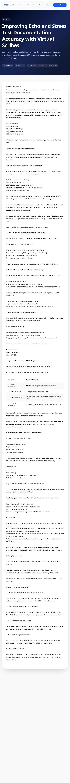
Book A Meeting (59, 5)
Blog (48, 5)
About (35, 5)
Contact (41, 5)
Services (27, 5)
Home (20, 5)
